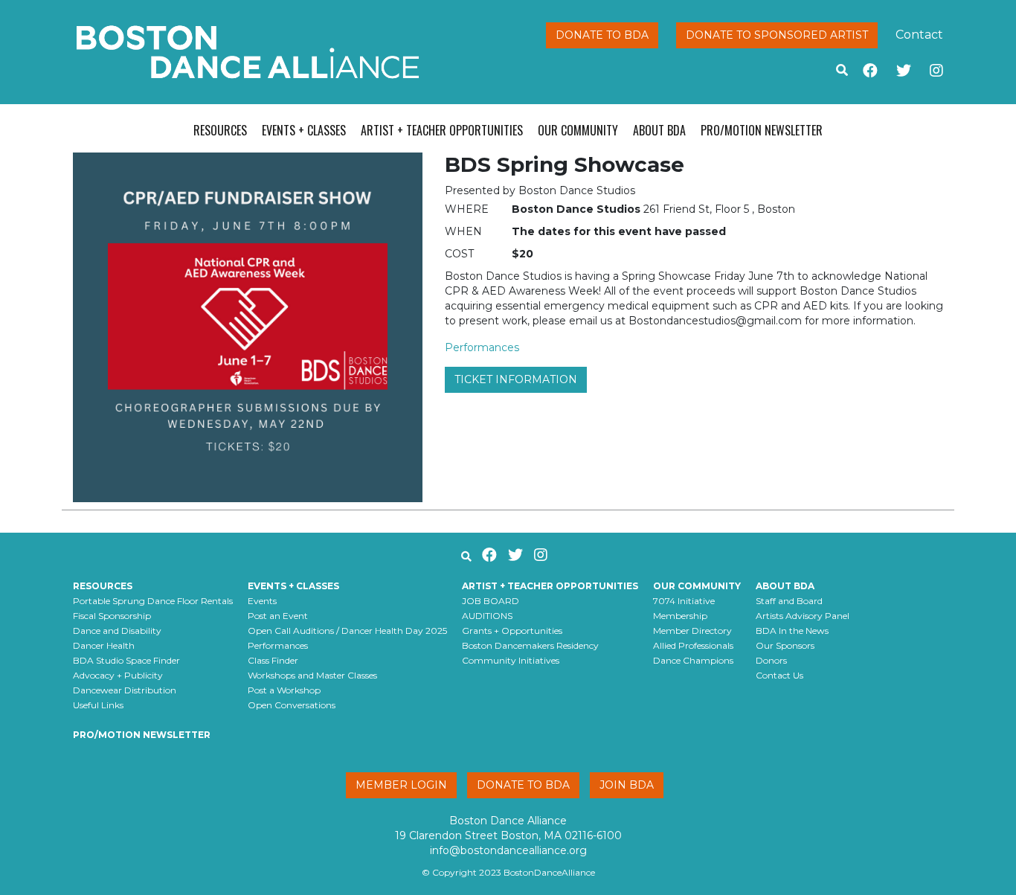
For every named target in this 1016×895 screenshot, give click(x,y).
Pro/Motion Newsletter (762, 130)
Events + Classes (304, 130)
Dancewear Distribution (124, 690)
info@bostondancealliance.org (508, 850)
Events (262, 600)
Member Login (401, 785)
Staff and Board (789, 600)
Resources (220, 130)
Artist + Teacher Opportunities (442, 130)
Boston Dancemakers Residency (530, 645)
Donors (771, 660)
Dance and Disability (117, 630)
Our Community (578, 130)
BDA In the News (792, 630)
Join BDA (626, 785)
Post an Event (278, 615)
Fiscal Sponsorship (112, 615)
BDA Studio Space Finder (126, 660)
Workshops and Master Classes (312, 675)
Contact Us (779, 675)
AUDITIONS (487, 615)
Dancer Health (104, 645)
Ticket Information (515, 379)
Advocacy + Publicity (118, 675)
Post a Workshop (284, 690)
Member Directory (692, 630)
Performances (482, 347)
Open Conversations (291, 704)
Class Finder (273, 660)
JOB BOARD (490, 600)
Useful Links (98, 704)
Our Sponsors (785, 645)
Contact (919, 35)
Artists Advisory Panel (802, 615)
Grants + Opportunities (512, 630)
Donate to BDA (602, 35)
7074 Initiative (684, 600)
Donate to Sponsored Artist (777, 35)
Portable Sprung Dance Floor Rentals (153, 600)
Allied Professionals (693, 645)
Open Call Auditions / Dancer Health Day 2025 (347, 630)
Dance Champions (693, 660)
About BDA (659, 130)
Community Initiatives (510, 660)
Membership (680, 615)
